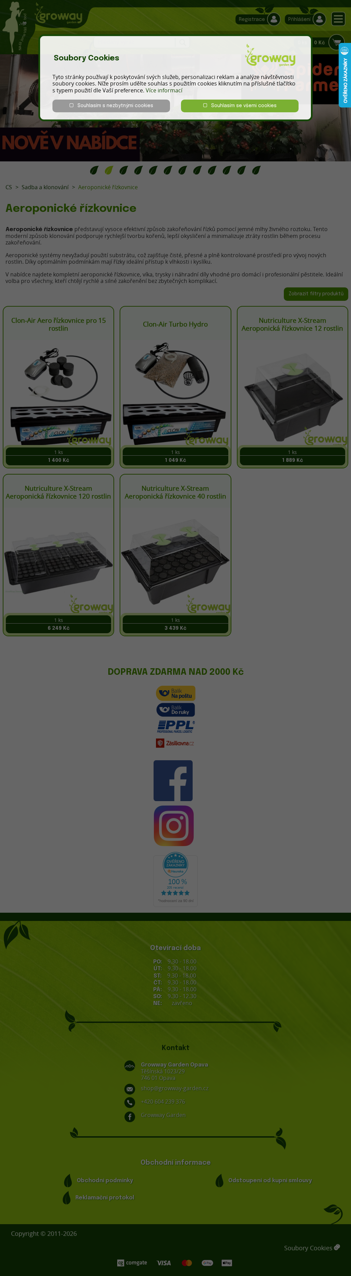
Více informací (164, 90)
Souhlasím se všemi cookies (242, 105)
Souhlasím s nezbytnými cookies (113, 105)
